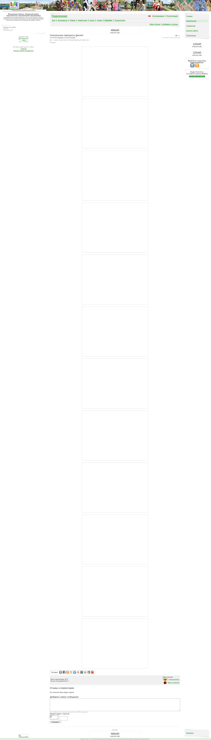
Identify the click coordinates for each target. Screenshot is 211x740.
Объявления (191, 35)
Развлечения (59, 16)
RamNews (60, 37)
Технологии (119, 20)
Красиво (108, 20)
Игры (92, 20)
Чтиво (99, 20)
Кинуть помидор (173, 682)
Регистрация (172, 16)
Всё (53, 20)
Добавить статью (170, 24)
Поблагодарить (173, 679)
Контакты (189, 733)
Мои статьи (155, 24)
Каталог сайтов (19, 51)
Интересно (63, 20)
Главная (23, 49)
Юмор (72, 20)
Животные (82, 20)
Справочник (29, 51)
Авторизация (158, 16)
